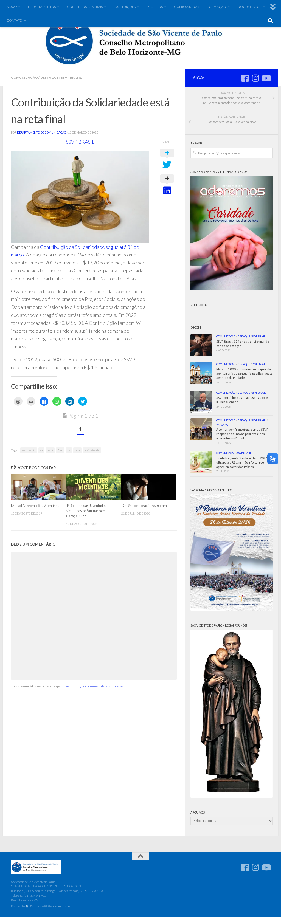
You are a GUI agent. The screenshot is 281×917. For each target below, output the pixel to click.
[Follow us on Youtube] (266, 78)
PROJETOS (155, 7)
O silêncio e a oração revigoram (144, 505)
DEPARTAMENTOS (42, 7)
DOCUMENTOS (249, 7)
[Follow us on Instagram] (255, 78)
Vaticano (222, 424)
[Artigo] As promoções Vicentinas (35, 505)
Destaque (49, 77)
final (60, 450)
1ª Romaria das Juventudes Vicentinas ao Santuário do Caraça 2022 (86, 510)
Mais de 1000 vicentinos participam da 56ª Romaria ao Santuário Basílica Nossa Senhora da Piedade (244, 373)
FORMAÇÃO (216, 7)
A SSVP (12, 7)
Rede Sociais (199, 305)
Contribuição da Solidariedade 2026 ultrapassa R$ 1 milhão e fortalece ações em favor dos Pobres (242, 462)
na (69, 450)
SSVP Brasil (71, 77)
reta (77, 450)
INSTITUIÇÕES (125, 7)
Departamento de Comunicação (41, 132)
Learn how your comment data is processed (94, 686)
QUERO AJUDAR (186, 7)
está (50, 450)
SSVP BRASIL (80, 142)
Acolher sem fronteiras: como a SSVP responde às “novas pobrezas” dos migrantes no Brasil (242, 434)
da (41, 450)
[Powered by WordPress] (27, 906)
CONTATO (14, 20)
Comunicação (24, 77)
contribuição (28, 450)
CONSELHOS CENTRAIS (85, 7)
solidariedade (92, 450)
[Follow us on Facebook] (245, 78)
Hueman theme (61, 906)
